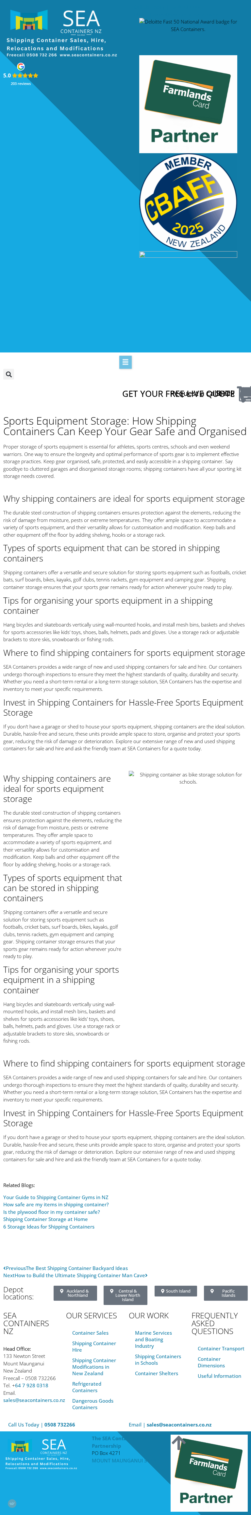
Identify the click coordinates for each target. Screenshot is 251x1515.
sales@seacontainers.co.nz (34, 1400)
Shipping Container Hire (94, 1346)
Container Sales (90, 1332)
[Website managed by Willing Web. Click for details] (12, 1503)
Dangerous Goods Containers (92, 1403)
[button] (125, 362)
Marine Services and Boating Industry (153, 1339)
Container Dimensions (211, 1362)
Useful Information (219, 1376)
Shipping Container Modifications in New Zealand (94, 1367)
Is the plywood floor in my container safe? (51, 1212)
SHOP (225, 393)
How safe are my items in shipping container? (56, 1204)
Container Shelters (156, 1373)
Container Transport (221, 1348)
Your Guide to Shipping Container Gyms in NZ (56, 1197)
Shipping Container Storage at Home (45, 1219)
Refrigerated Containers (86, 1386)
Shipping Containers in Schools (158, 1359)
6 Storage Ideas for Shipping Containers (48, 1226)
